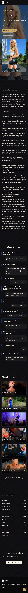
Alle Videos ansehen (14, 477)
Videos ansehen (9, 30)
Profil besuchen (14, 562)
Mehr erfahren (8, 34)
